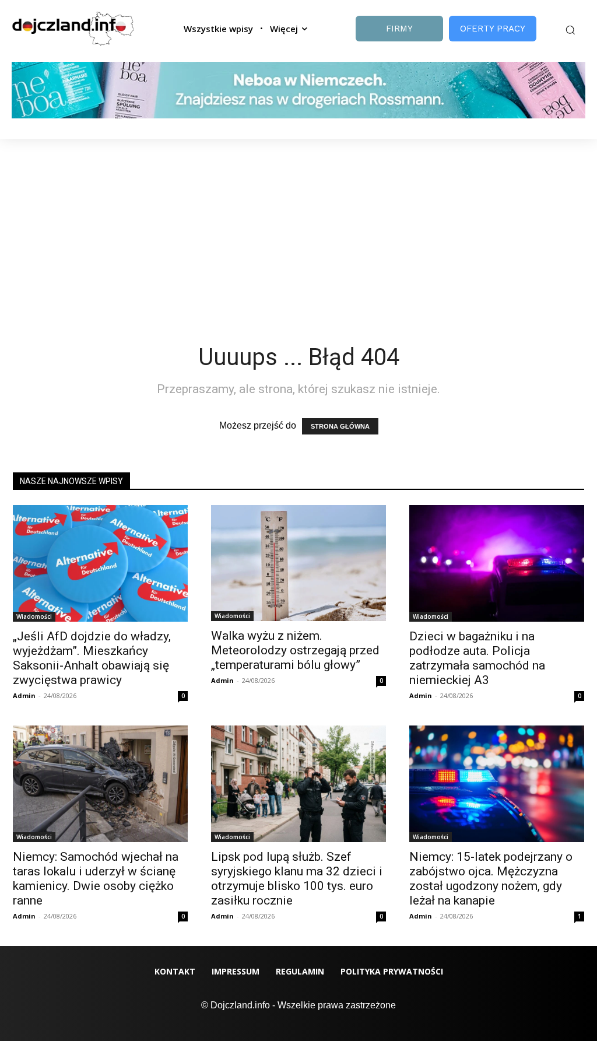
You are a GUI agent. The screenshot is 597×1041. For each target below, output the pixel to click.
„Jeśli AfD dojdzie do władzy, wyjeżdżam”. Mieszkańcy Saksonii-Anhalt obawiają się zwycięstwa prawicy (92, 658)
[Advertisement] (298, 226)
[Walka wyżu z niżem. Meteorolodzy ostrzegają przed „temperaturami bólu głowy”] (298, 563)
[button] (570, 30)
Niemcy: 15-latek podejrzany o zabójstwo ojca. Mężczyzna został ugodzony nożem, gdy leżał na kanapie (491, 878)
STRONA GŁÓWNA (340, 426)
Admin (24, 695)
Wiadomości (34, 616)
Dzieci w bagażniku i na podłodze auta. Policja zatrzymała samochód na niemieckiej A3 (477, 658)
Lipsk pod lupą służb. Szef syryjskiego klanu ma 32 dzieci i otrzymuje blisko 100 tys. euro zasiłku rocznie (296, 878)
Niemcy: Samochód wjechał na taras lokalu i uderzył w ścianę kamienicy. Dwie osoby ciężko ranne (95, 878)
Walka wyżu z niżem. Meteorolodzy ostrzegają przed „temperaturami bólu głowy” (295, 650)
